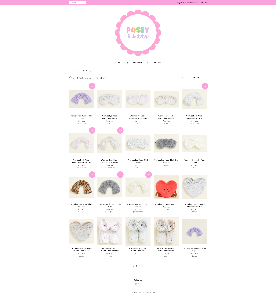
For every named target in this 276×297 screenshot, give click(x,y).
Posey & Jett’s (137, 292)
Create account (191, 3)
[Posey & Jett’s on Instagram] (139, 285)
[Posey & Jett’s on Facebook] (136, 285)
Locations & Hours (140, 62)
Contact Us (156, 62)
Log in (179, 3)
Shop (126, 62)
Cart (205, 3)
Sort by (184, 77)
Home (117, 62)
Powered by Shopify (150, 292)
